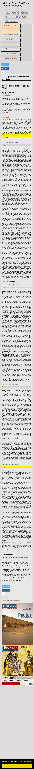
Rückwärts (4, 95)
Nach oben (5, 142)
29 (24, 128)
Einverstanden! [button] (17, 766)
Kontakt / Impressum (10, 48)
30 (28, 132)
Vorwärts (9, 95)
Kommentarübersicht (11, 39)
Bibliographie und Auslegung (10, 25)
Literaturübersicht (13, 142)
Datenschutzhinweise (11, 53)
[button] (5, 64)
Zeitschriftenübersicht (11, 44)
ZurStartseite (8, 13)
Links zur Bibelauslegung (11, 58)
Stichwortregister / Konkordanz (11, 34)
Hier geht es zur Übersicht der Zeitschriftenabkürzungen (16, 557)
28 (23, 123)
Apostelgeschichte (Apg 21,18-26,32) (11, 30)
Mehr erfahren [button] (27, 761)
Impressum (5, 600)
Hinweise (10, 104)
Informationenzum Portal (15, 13)
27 (10, 119)
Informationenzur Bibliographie (24, 13)
